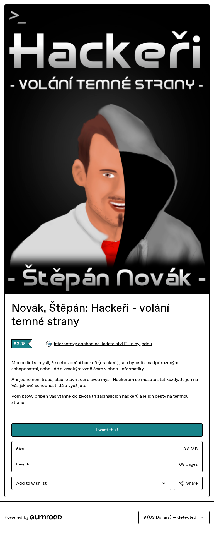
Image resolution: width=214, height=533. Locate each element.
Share (192, 483)
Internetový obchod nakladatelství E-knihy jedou (103, 343)
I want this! (107, 430)
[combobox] (91, 483)
